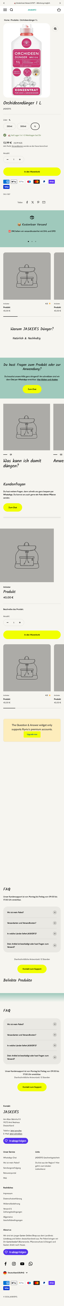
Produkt (6, 307)
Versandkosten (17, 146)
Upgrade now (32, 734)
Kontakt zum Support (32, 969)
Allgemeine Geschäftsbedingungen (13, 1218)
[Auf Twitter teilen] (32, 202)
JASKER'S (7, 109)
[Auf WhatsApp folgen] (30, 1264)
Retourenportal (9, 1173)
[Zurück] (3, 3)
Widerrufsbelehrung (11, 1203)
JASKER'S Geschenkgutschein (47, 1157)
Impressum (7, 1193)
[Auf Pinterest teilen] (38, 202)
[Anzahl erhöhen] (20, 159)
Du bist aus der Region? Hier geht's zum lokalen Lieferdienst (47, 1165)
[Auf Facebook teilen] (27, 202)
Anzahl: (6, 153)
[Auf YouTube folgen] (22, 1264)
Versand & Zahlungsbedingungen (12, 1210)
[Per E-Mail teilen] (44, 202)
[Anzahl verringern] (7, 159)
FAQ (5, 1178)
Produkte (14, 20)
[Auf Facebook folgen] (5, 1264)
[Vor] (60, 3)
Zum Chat (32, 389)
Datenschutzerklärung (12, 1198)
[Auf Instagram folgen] (14, 1264)
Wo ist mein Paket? (11, 1162)
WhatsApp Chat (10, 1157)
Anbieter (6, 304)
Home (6, 20)
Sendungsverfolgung (12, 1168)
